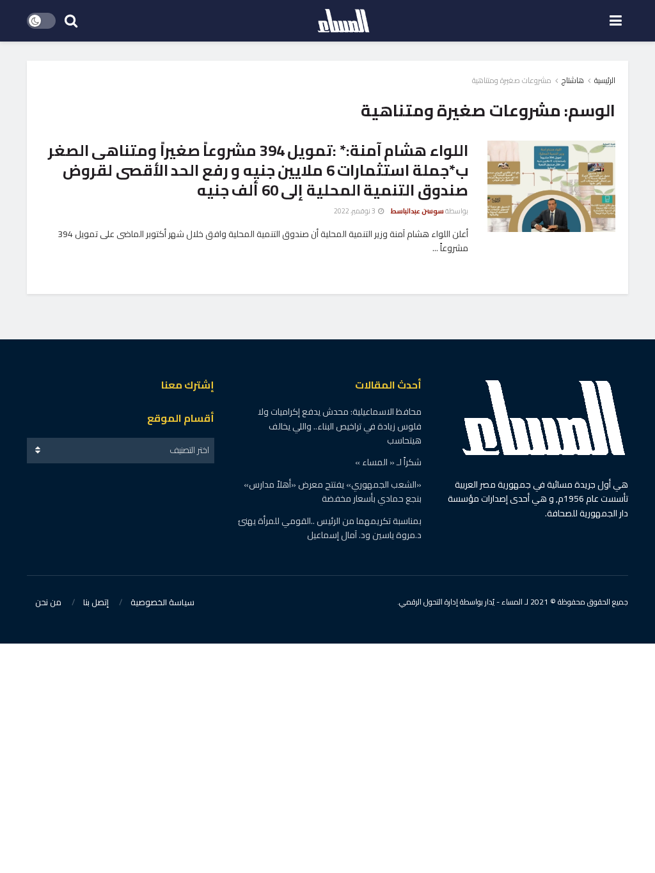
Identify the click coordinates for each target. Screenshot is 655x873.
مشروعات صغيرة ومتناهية (511, 80)
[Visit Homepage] (343, 21)
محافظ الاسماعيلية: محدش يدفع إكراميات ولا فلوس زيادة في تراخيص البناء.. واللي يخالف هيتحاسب (340, 426)
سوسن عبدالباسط (417, 211)
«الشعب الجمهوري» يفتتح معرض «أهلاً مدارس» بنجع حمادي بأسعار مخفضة (333, 491)
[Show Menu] (616, 21)
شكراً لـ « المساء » (388, 462)
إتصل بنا (96, 602)
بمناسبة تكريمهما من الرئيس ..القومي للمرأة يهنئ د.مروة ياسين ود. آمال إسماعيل (330, 528)
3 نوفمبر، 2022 (355, 211)
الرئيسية (604, 80)
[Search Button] (71, 21)
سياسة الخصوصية (162, 602)
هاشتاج (573, 80)
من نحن (48, 602)
